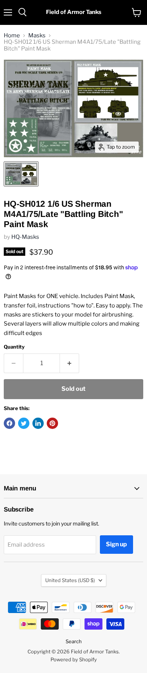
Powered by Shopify (74, 659)
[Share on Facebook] (9, 423)
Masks (37, 35)
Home (12, 35)
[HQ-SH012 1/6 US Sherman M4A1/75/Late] (21, 174)
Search (74, 641)
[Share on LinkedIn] (38, 423)
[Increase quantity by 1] (69, 363)
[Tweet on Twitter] (23, 423)
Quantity (14, 347)
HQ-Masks (25, 237)
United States (70, 580)
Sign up (116, 544)
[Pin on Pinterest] (52, 423)
